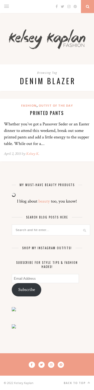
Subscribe (26, 289)
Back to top (75, 383)
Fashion (29, 105)
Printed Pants (47, 112)
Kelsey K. (32, 153)
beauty (44, 201)
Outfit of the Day (56, 105)
